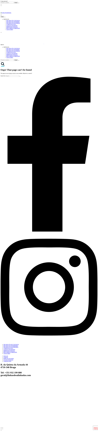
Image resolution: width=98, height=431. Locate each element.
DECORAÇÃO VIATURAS (13, 20)
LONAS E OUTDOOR (11, 25)
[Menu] (1, 5)
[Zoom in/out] (2, 427)
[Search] (1, 14)
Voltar (2, 16)
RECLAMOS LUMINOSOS (13, 28)
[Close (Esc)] (1, 427)
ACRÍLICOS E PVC (11, 24)
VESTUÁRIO (9, 29)
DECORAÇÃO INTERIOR (12, 21)
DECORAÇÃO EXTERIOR (13, 23)
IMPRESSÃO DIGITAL (12, 27)
